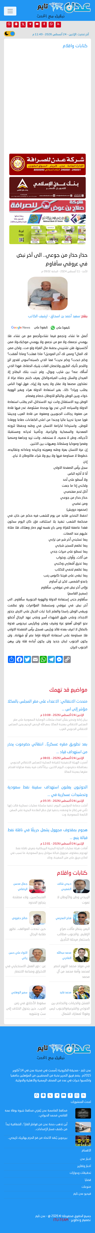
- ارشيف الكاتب (54, 316)
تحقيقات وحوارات (80, 1172)
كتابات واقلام (72, 873)
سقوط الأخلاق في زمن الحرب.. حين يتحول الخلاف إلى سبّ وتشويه (26, 1009)
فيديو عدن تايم (82, 1193)
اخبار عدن (85, 1158)
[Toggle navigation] (10, 11)
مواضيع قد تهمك (68, 690)
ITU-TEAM (60, 1220)
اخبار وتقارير (84, 1166)
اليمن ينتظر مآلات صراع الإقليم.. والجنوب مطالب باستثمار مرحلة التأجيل (73, 934)
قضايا (88, 1180)
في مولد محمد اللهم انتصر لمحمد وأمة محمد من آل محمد (72, 972)
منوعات (86, 1186)
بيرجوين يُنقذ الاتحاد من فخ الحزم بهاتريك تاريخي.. (37, 1137)
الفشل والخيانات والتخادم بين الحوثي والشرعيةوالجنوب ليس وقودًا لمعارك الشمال (69, 1009)
